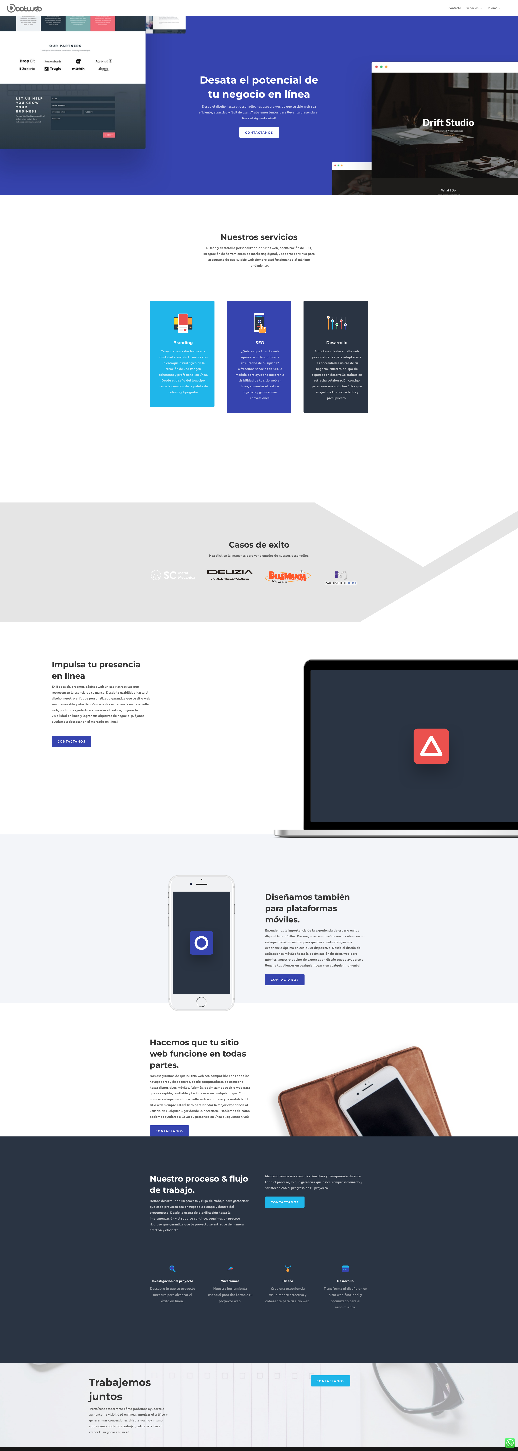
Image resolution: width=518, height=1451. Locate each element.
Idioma (492, 8)
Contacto (454, 8)
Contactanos (259, 132)
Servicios (472, 8)
